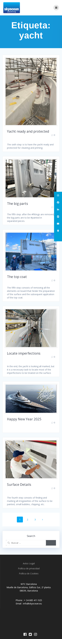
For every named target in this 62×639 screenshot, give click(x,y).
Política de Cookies (28, 573)
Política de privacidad (29, 568)
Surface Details (19, 484)
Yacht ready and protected (28, 131)
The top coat (17, 277)
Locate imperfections (23, 353)
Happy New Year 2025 (24, 419)
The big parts (17, 203)
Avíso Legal (29, 563)
